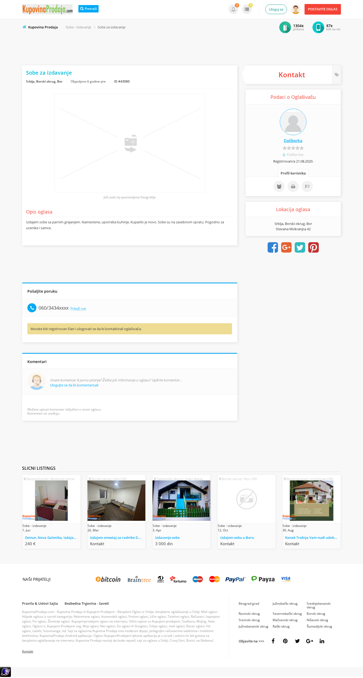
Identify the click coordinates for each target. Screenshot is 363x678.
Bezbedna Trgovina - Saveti (87, 603)
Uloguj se (276, 9)
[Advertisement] (181, 48)
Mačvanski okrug (285, 620)
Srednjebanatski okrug (319, 605)
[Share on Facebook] (272, 247)
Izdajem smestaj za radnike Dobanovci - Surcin (117, 537)
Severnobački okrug (287, 613)
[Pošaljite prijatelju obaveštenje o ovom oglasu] (279, 186)
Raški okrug (281, 626)
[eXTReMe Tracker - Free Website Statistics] (5, 675)
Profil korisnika (293, 173)
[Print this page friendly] (293, 186)
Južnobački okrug (285, 603)
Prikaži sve (78, 308)
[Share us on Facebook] (273, 641)
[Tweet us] (297, 641)
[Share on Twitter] (300, 247)
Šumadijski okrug (319, 626)
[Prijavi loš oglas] (307, 186)
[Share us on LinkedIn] (322, 641)
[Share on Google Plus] (286, 247)
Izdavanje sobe (167, 537)
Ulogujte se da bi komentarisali (74, 385)
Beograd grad (249, 603)
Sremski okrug (249, 620)
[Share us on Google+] (309, 641)
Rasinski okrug (249, 613)
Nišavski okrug (317, 620)
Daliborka (293, 140)
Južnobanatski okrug (253, 626)
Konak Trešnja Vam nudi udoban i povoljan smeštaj (312, 537)
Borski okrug (316, 613)
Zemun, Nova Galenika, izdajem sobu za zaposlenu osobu (52, 537)
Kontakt (27, 651)
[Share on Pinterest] (313, 247)
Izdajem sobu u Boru (237, 537)
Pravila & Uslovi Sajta (40, 603)
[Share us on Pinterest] (285, 641)
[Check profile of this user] (293, 122)
